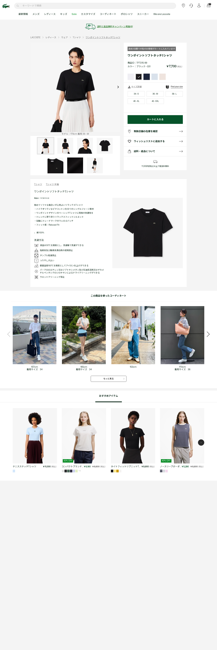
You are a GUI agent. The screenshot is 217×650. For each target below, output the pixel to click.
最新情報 (23, 14)
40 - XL (136, 101)
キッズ (63, 14)
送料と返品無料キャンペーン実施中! (115, 27)
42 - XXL (155, 101)
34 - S (136, 94)
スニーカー (143, 14)
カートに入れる (155, 119)
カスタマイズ (88, 14)
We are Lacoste (161, 14)
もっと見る (108, 379)
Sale (74, 14)
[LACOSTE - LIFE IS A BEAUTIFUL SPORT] (8, 6)
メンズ (36, 14)
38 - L (174, 94)
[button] (201, 442)
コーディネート (108, 14)
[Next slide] (118, 87)
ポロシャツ (127, 14)
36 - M (155, 94)
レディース (50, 14)
